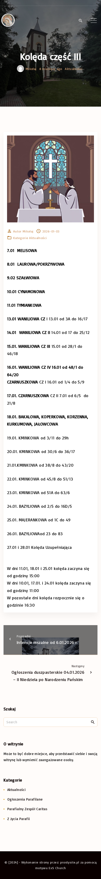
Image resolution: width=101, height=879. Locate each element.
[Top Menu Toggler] (94, 20)
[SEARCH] (92, 721)
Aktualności (73, 69)
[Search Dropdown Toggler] (80, 20)
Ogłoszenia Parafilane (25, 799)
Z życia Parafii (18, 819)
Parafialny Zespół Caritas (27, 809)
